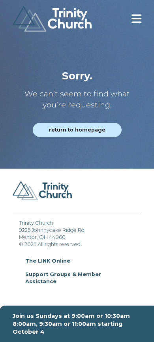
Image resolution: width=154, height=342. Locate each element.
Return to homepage (77, 130)
